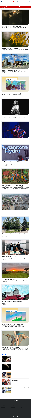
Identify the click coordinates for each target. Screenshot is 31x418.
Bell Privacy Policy (13, 407)
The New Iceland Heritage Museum (9, 256)
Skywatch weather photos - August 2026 (10, 48)
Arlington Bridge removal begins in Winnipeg (11, 210)
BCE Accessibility (3, 407)
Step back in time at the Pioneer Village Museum (12, 301)
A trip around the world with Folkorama (10, 138)
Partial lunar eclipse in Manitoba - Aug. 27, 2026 (11, 26)
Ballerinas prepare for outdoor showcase (10, 347)
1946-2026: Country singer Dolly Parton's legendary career (13, 116)
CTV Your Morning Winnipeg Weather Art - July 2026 (12, 324)
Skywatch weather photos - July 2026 (9, 279)
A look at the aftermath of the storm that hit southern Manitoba (15, 233)
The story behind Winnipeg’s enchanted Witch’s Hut (12, 185)
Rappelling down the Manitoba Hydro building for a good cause (15, 161)
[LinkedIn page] (17, 400)
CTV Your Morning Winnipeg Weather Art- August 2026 (13, 93)
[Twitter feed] (13, 400)
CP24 (21, 407)
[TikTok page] (14, 400)
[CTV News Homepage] (15, 1)
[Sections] (1, 1)
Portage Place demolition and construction (11, 70)
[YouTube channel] (16, 400)
